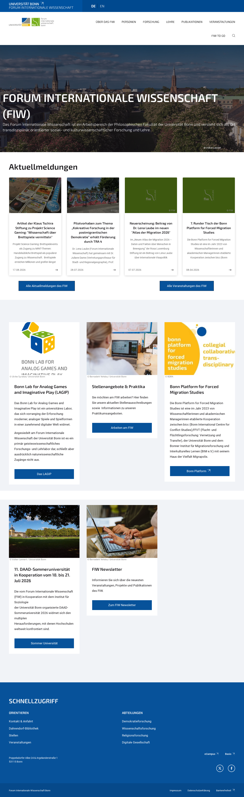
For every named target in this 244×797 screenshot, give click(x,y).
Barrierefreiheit (223, 790)
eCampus (210, 754)
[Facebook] (231, 768)
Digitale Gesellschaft (136, 742)
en (102, 6)
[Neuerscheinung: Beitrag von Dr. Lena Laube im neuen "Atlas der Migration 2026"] (172, 270)
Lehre (170, 21)
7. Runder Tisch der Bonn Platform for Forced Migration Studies (209, 227)
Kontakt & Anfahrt (21, 721)
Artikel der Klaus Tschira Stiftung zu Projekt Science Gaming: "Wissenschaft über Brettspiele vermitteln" (35, 230)
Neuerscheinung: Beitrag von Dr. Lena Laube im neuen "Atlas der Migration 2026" (151, 227)
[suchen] (232, 38)
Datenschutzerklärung (199, 790)
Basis (228, 754)
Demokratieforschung (136, 721)
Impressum (175, 790)
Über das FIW (105, 21)
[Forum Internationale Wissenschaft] (31, 21)
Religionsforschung (135, 735)
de (93, 6)
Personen (129, 21)
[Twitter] (219, 768)
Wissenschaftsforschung (139, 728)
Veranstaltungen (222, 21)
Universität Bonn (24, 4)
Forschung (151, 21)
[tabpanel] (122, 98)
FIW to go (218, 35)
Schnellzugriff (33, 700)
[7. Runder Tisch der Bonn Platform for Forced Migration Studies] (230, 270)
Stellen (13, 735)
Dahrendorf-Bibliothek (24, 728)
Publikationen (191, 21)
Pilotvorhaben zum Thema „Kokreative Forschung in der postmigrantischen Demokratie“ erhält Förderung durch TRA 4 (93, 232)
